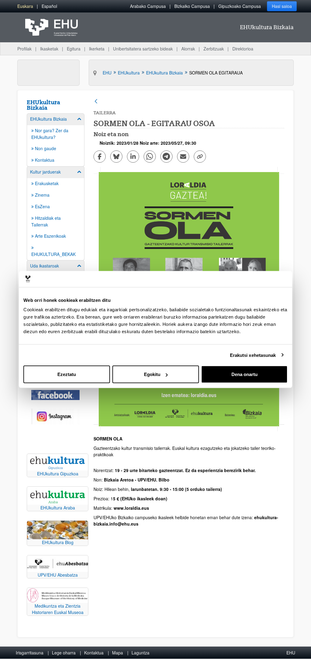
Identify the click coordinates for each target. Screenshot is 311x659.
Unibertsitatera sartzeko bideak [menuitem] (143, 49)
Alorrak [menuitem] (188, 49)
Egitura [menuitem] (73, 49)
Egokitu (152, 374)
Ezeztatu (66, 374)
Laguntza (140, 653)
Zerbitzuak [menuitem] (213, 49)
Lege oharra (64, 653)
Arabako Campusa (148, 6)
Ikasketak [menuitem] (49, 49)
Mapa (117, 653)
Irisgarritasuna (29, 653)
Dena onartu (244, 374)
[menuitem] (25, 6)
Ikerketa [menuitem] (96, 49)
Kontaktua (94, 653)
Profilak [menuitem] (24, 49)
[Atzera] (96, 102)
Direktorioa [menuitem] (242, 49)
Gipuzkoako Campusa (239, 6)
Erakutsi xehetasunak (253, 354)
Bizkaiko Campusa (192, 6)
